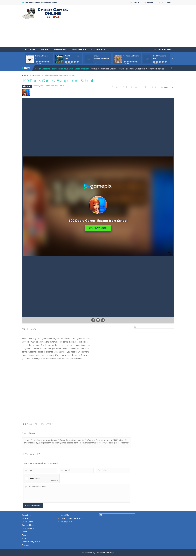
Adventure (30, 49)
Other (24, 531)
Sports (25, 538)
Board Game (60, 49)
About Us (65, 515)
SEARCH (150, 2)
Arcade (45, 49)
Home (26, 75)
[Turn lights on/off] (93, 320)
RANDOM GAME (164, 49)
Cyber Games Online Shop (72, 518)
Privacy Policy (66, 521)
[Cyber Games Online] (46, 13)
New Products (98, 49)
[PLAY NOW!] (30, 58)
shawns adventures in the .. (101, 58)
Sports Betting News (31, 541)
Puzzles (25, 535)
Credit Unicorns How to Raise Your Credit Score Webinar (62, 68)
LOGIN (136, 2)
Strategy (25, 545)
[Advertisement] (125, 26)
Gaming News (79, 49)
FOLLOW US (166, 2)
